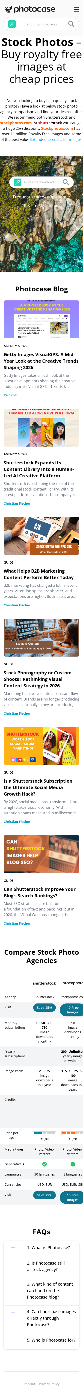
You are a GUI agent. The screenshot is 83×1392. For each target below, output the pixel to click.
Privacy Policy (49, 1384)
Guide (9, 562)
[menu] (76, 9)
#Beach (28, 205)
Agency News (15, 346)
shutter (45, 122)
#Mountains (50, 205)
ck (60, 122)
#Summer (60, 197)
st (54, 122)
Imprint (29, 1384)
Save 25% (44, 1007)
